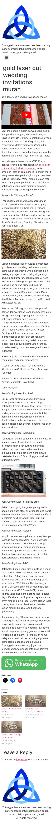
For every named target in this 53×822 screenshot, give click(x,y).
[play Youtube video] (26, 115)
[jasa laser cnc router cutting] (11, 701)
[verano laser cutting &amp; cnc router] (11, 727)
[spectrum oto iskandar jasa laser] (35, 701)
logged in (21, 759)
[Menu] (6, 57)
